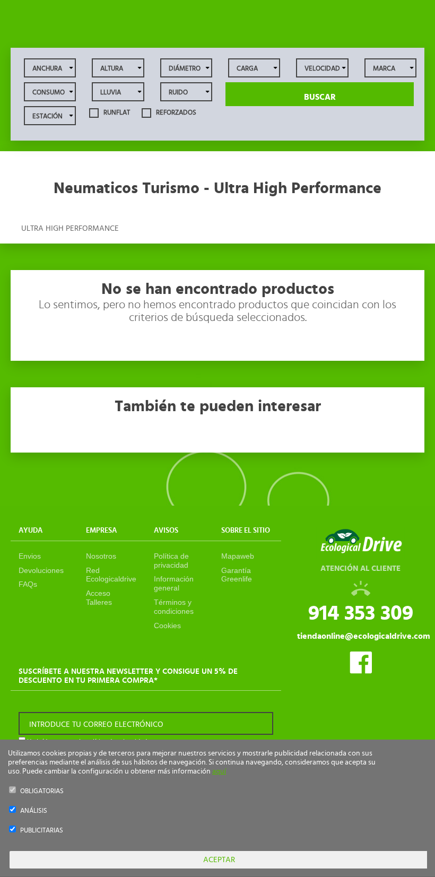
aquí (219, 771)
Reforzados (175, 112)
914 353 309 (360, 613)
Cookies (167, 625)
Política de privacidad (171, 560)
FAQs (28, 584)
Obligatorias (42, 791)
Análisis (33, 810)
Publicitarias (41, 830)
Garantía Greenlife (236, 575)
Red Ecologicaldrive (111, 575)
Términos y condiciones (174, 606)
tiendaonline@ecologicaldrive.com (363, 636)
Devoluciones (41, 570)
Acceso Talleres (99, 597)
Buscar (320, 97)
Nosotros (101, 556)
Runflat (116, 112)
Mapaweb (237, 556)
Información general (174, 583)
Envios (30, 556)
